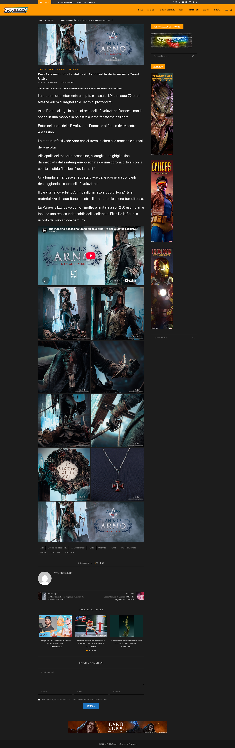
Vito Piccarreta (51, 82)
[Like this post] (97, 563)
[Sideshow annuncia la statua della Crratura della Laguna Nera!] (126, 626)
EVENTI (205, 10)
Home (40, 20)
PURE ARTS (51, 69)
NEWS (140, 10)
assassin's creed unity (57, 548)
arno (42, 548)
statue (113, 548)
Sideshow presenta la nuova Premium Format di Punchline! (85, 2)
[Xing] (193, 2)
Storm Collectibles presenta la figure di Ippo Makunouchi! (91, 642)
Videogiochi (69, 553)
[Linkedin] (179, 2)
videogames (55, 553)
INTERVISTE (218, 10)
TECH (181, 10)
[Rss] (196, 2)
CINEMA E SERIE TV (167, 10)
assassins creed (78, 548)
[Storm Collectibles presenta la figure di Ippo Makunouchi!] (91, 626)
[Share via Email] (103, 563)
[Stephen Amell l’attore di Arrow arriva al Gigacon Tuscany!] (55, 626)
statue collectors (128, 548)
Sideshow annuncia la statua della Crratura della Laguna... (126, 642)
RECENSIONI (194, 10)
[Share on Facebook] (100, 563)
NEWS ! (51, 20)
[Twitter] (176, 2)
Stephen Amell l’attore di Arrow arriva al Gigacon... (56, 642)
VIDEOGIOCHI (74, 69)
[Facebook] (173, 2)
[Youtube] (183, 2)
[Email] (186, 2)
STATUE (62, 69)
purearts (102, 548)
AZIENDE (150, 10)
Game (91, 548)
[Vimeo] (190, 2)
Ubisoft (43, 553)
